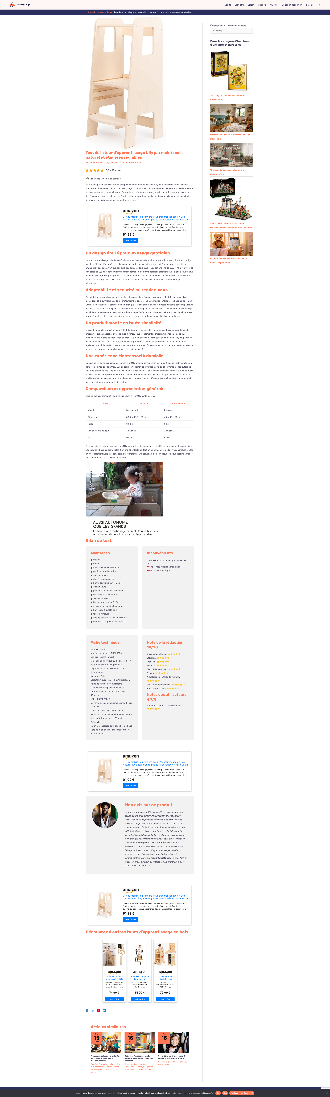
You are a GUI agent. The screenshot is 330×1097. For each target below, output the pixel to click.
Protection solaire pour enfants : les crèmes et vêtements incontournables (105, 1058)
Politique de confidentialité (242, 1093)
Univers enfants (112, 1067)
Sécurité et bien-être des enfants (172, 1062)
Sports (228, 4)
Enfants (309, 4)
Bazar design (23, 4)
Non (225, 1093)
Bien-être (239, 4)
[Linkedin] (104, 1010)
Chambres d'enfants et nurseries (138, 1064)
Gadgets (262, 4)
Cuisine (273, 4)
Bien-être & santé (98, 1064)
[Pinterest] (98, 1010)
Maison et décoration (292, 4)
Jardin (251, 4)
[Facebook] (87, 1010)
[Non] (326, 1093)
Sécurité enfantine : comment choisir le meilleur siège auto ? (171, 1057)
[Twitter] (92, 1010)
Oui (218, 1093)
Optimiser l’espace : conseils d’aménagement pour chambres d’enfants (139, 1058)
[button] (319, 4)
